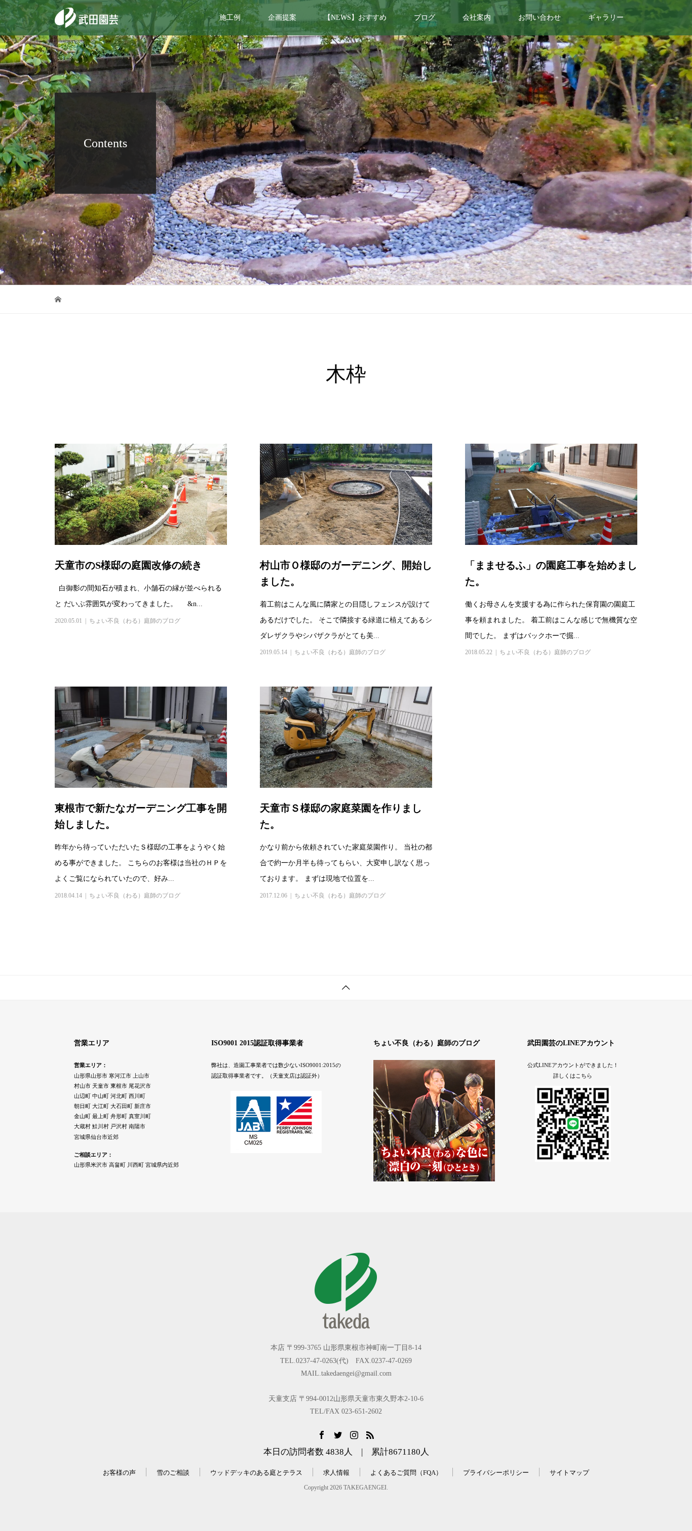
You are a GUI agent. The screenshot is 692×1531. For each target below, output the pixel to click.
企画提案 (282, 17)
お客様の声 (119, 1472)
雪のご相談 (173, 1472)
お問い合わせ (539, 17)
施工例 (230, 17)
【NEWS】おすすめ (355, 17)
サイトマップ (569, 1472)
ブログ (424, 17)
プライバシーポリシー (496, 1472)
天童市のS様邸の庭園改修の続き (128, 565)
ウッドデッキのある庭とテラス (256, 1472)
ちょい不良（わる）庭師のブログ (134, 620)
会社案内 (477, 17)
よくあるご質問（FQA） (406, 1472)
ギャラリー (606, 17)
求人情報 (336, 1472)
